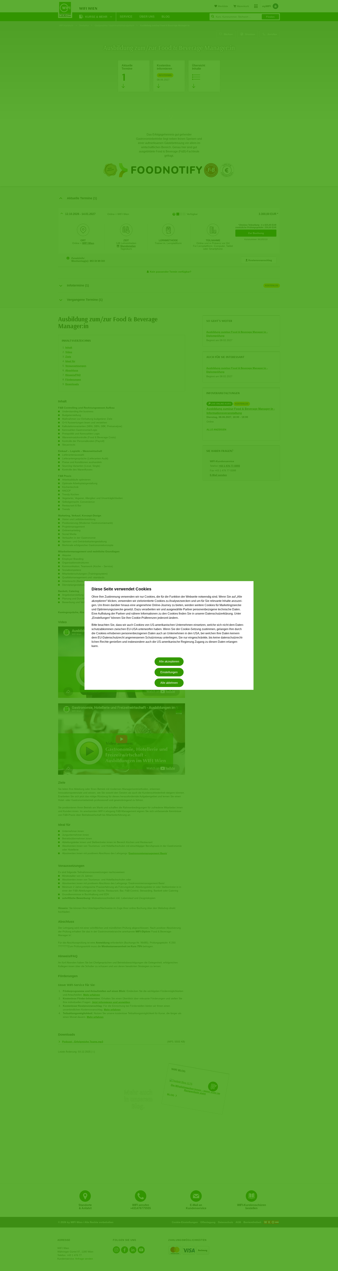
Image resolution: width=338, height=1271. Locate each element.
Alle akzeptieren (169, 661)
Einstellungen (169, 672)
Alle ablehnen (169, 682)
